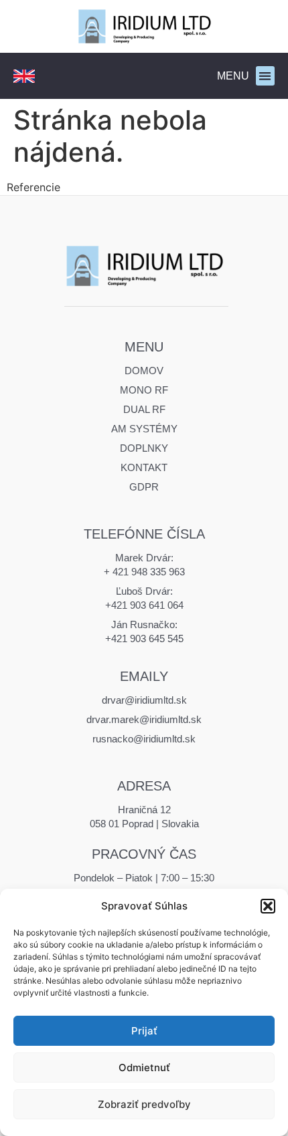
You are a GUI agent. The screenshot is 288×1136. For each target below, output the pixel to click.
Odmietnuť (144, 1067)
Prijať (144, 1030)
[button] (268, 906)
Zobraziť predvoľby (144, 1104)
